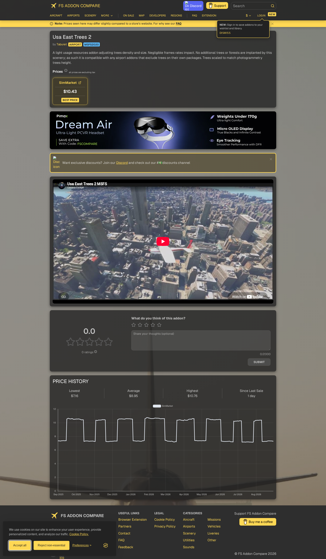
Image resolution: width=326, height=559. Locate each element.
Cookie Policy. (79, 534)
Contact (124, 533)
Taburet (62, 44)
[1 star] (134, 325)
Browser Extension (132, 519)
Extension (209, 15)
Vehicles (214, 526)
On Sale (128, 15)
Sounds (188, 547)
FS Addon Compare (79, 5)
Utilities (189, 540)
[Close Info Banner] (272, 24)
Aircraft (56, 15)
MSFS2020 (91, 44)
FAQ (194, 15)
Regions (176, 15)
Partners (124, 526)
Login (261, 15)
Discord (195, 6)
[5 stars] (159, 325)
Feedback (125, 547)
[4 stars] (154, 325)
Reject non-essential (51, 545)
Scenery (90, 15)
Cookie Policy (164, 519)
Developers (157, 15)
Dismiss (225, 33)
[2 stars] (141, 325)
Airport (75, 44)
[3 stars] (147, 325)
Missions (214, 519)
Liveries (213, 533)
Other (212, 540)
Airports (73, 15)
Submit (259, 362)
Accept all (19, 545)
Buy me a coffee (261, 522)
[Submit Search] (272, 6)
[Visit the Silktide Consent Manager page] (105, 545)
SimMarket (68, 82)
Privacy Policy (164, 526)
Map (142, 15)
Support (220, 5)
